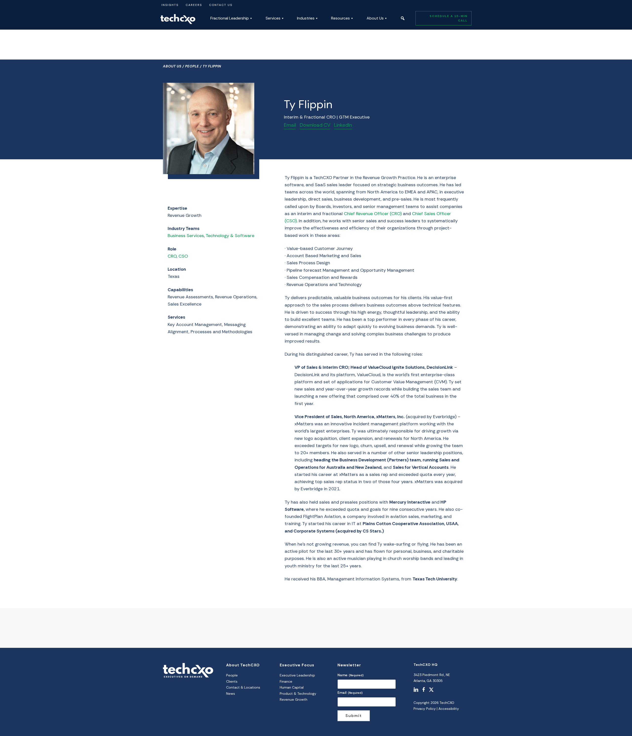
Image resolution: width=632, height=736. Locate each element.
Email (290, 125)
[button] (402, 18)
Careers (194, 5)
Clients (231, 681)
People (192, 66)
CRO (172, 256)
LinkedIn (343, 125)
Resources (340, 18)
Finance (286, 681)
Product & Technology (298, 693)
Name (350, 675)
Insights (169, 5)
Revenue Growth (293, 699)
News (230, 693)
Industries (306, 18)
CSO (183, 256)
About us (172, 66)
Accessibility (448, 708)
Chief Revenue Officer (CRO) (373, 214)
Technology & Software (230, 236)
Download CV (315, 125)
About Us (375, 18)
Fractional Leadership (229, 18)
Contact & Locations (243, 687)
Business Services (186, 236)
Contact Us (220, 5)
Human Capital (292, 687)
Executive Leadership (297, 675)
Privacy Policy (425, 708)
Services (273, 18)
